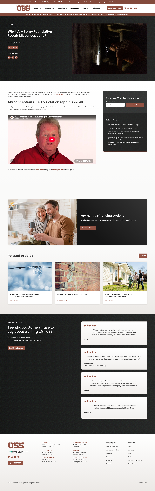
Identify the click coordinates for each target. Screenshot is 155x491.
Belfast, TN (77, 450)
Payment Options (88, 228)
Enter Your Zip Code (111, 102)
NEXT (135, 105)
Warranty (131, 450)
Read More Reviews (16, 348)
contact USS (39, 170)
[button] (37, 8)
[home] (23, 8)
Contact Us (131, 464)
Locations (61, 8)
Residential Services (112, 446)
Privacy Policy (143, 483)
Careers (108, 464)
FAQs (129, 453)
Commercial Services (112, 450)
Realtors (130, 457)
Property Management (135, 460)
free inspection (57, 170)
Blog (129, 446)
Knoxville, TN (47, 450)
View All (143, 256)
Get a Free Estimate (114, 8)
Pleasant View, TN (48, 458)
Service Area (74, 8)
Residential (37, 8)
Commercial (49, 8)
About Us (96, 8)
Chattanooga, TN (80, 443)
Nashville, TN (46, 443)
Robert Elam (60, 94)
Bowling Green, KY (80, 458)
